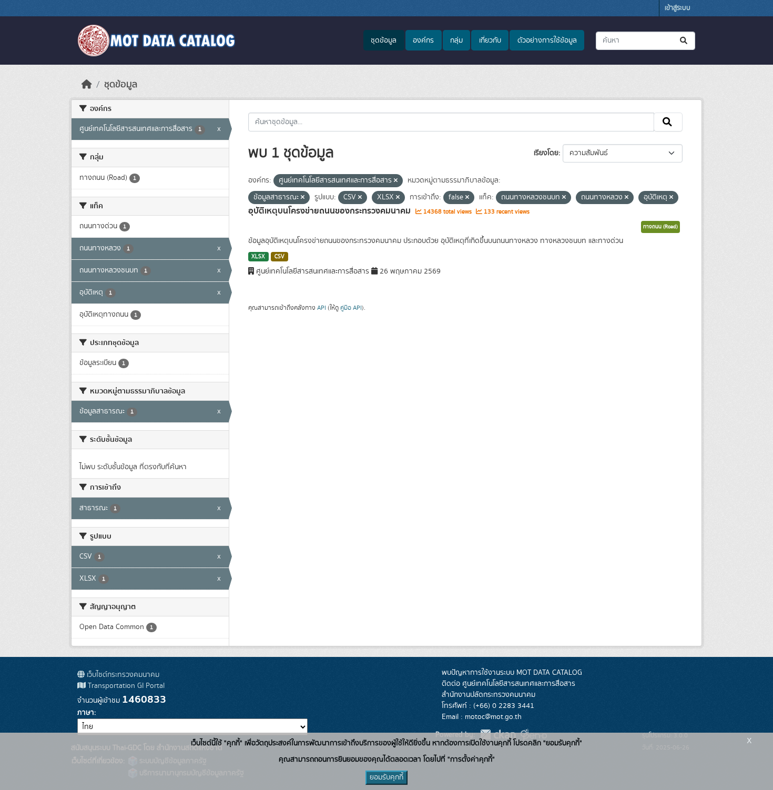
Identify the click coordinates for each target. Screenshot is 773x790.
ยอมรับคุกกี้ (386, 777)
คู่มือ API (351, 307)
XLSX (258, 256)
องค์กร (423, 40)
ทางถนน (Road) (660, 226)
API (321, 307)
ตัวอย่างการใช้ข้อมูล (547, 40)
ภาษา (85, 712)
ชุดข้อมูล (383, 40)
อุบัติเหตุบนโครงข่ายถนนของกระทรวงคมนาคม (330, 211)
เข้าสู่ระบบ (677, 8)
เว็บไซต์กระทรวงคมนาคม (122, 675)
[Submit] (684, 41)
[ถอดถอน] (396, 181)
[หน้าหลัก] (87, 85)
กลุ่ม (456, 40)
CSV (279, 256)
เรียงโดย (546, 153)
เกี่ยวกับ (490, 40)
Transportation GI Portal (125, 686)
